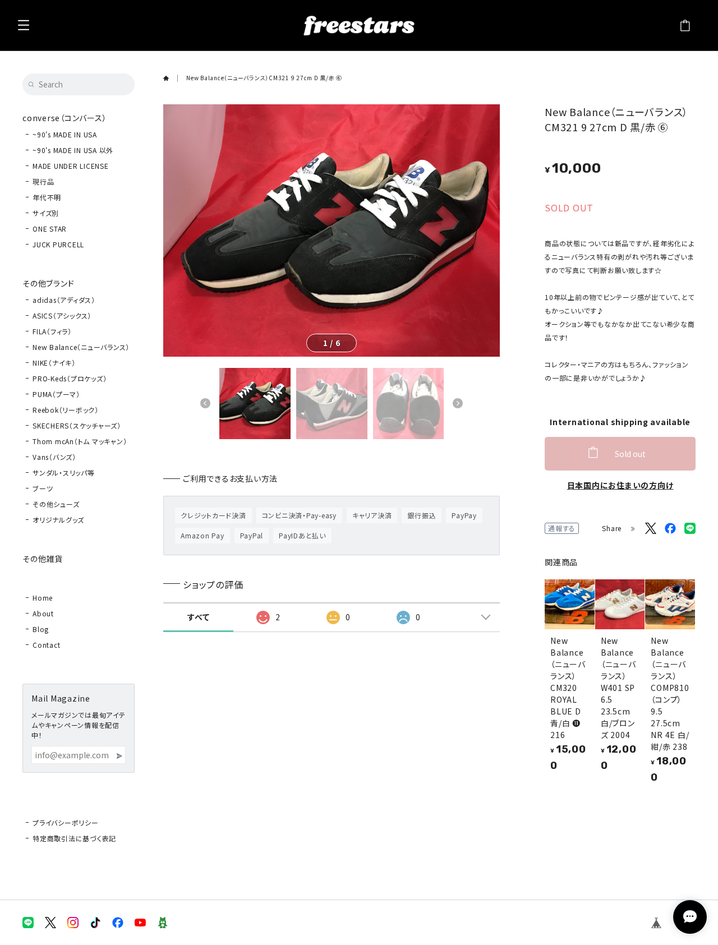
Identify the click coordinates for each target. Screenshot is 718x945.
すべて (198, 617)
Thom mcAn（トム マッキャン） (80, 441)
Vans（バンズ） (54, 457)
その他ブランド (48, 283)
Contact (46, 644)
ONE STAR (50, 228)
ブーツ (43, 488)
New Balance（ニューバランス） (81, 347)
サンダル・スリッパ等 (64, 472)
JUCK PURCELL (58, 244)
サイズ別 (46, 213)
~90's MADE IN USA (65, 134)
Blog (41, 629)
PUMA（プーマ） (56, 394)
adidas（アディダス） (64, 300)
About (43, 613)
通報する (562, 528)
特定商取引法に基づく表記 (74, 838)
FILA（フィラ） (52, 331)
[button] (205, 403)
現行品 (43, 181)
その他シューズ (56, 504)
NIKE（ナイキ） (54, 362)
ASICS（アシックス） (62, 315)
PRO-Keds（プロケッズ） (70, 378)
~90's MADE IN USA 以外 (73, 150)
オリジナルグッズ (58, 519)
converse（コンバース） (64, 117)
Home (43, 597)
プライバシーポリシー (66, 822)
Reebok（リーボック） (66, 409)
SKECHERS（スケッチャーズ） (77, 425)
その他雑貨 (42, 558)
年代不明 (47, 197)
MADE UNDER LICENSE (71, 165)
